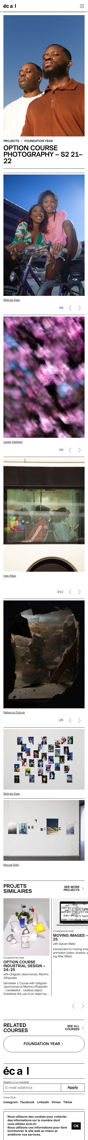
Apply (72, 1087)
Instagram (10, 1102)
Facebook (27, 1102)
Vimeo (56, 1102)
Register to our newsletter (16, 1082)
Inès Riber (9, 576)
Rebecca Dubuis (14, 712)
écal (16, 1071)
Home (9, 6)
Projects (11, 141)
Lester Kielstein (13, 442)
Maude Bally (11, 865)
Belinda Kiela (11, 300)
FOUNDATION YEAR (38, 141)
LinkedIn (43, 1102)
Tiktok (67, 1102)
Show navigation (82, 6)
